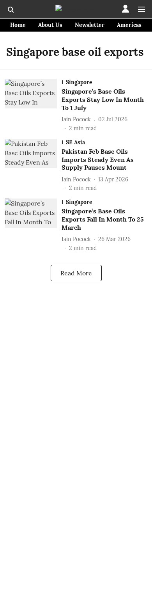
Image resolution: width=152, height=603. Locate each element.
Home (18, 24)
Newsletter (89, 24)
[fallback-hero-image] (33, 105)
